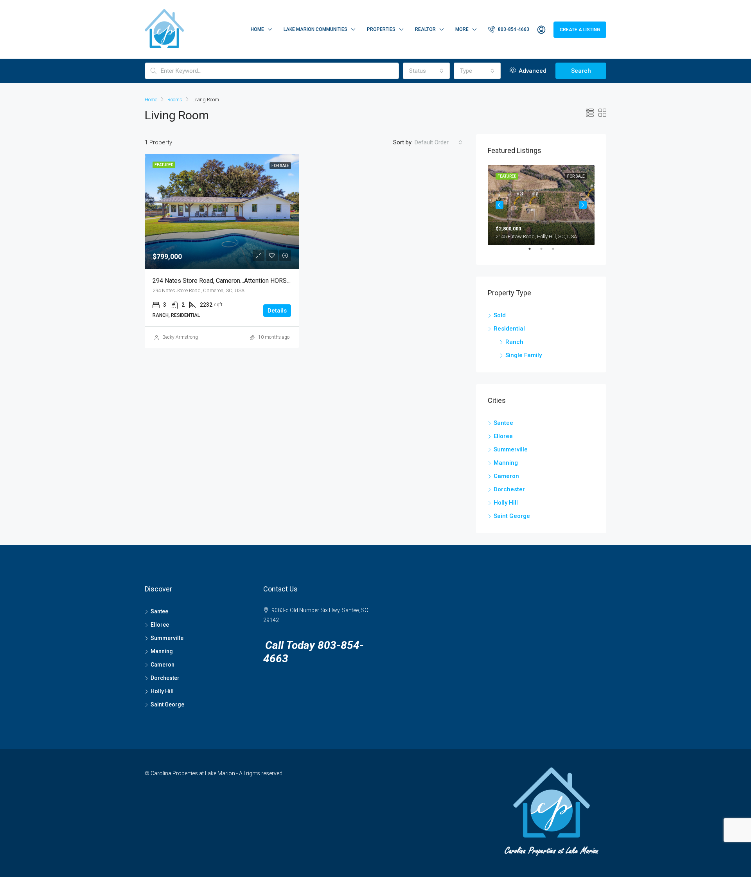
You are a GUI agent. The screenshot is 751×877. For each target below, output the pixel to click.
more (462, 29)
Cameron (506, 476)
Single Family (523, 355)
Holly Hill (506, 502)
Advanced (531, 70)
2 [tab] (545, 252)
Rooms (174, 99)
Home (257, 29)
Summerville (511, 449)
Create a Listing (580, 29)
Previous (499, 205)
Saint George (512, 515)
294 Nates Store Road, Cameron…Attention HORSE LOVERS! (234, 280)
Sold (500, 315)
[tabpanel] (541, 205)
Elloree (503, 436)
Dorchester (509, 489)
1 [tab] (533, 252)
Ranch (514, 341)
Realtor (425, 29)
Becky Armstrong (180, 337)
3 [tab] (557, 252)
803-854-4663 (513, 29)
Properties (381, 29)
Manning (506, 462)
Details (277, 310)
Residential (509, 328)
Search (581, 70)
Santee (503, 422)
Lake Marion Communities (315, 29)
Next (583, 205)
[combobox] (426, 71)
